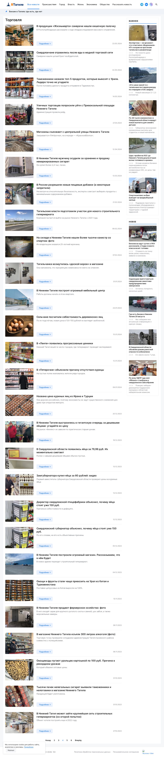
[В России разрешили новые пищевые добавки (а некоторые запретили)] (19, 193)
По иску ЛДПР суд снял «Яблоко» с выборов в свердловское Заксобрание (141, 380)
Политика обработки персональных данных (92, 752)
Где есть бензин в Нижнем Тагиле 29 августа (140, 315)
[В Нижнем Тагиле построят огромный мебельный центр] (19, 299)
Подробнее (28, 747)
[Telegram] (142, 4)
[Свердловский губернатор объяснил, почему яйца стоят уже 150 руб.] (19, 537)
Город (62, 4)
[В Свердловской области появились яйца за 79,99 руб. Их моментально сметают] (19, 458)
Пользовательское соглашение (126, 752)
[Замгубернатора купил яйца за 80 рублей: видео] (19, 484)
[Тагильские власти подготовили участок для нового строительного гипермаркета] (19, 220)
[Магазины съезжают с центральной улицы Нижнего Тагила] (19, 141)
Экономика (91, 4)
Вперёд (78, 740)
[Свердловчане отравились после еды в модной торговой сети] (19, 61)
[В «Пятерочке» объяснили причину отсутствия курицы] (19, 379)
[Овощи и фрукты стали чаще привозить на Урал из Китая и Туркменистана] (19, 590)
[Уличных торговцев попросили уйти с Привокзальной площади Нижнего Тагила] (19, 114)
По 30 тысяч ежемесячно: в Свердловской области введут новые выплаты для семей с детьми (142, 121)
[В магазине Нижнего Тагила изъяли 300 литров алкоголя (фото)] (19, 643)
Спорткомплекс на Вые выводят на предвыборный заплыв (141, 197)
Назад (48, 740)
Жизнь (80, 4)
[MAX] (151, 4)
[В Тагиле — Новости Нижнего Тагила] (14, 4)
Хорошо (11, 750)
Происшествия (49, 4)
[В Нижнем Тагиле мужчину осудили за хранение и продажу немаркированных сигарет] (19, 167)
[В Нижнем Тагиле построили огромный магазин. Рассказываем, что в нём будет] (19, 564)
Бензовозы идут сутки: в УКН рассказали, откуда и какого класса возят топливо (142, 245)
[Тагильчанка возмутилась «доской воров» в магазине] (19, 273)
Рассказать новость (122, 4)
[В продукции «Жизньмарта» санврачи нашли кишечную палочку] (19, 35)
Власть (71, 4)
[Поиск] (156, 4)
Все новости (33, 4)
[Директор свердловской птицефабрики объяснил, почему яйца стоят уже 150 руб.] (19, 511)
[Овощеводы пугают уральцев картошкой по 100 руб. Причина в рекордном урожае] (19, 669)
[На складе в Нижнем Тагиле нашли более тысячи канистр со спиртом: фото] (19, 246)
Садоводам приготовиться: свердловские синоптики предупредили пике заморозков (141, 282)
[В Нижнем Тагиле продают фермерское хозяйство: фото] (19, 616)
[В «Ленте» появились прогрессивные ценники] (19, 352)
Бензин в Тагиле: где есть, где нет (25, 11)
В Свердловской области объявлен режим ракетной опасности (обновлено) (141, 349)
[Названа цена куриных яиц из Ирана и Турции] (19, 405)
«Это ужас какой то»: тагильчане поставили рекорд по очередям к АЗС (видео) (142, 87)
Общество (105, 4)
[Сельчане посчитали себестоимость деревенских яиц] (19, 326)
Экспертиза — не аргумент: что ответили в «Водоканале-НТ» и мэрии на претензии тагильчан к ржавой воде (142, 46)
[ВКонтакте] (146, 4)
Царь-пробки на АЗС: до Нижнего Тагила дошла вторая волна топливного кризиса (142, 157)
